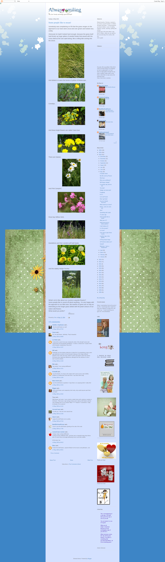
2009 (100, 290)
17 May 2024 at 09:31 (57, 450)
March (102, 252)
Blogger (89, 558)
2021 (100, 264)
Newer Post (53, 460)
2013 (100, 281)
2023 (100, 259)
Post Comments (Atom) (75, 464)
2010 (100, 287)
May (101, 171)
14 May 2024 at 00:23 (57, 442)
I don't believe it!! (104, 226)
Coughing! (102, 192)
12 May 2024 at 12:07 (57, 347)
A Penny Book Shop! (105, 239)
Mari (53, 364)
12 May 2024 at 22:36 (57, 413)
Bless (53, 445)
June (101, 169)
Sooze (54, 332)
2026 (100, 150)
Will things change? (105, 182)
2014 (100, 279)
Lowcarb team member (58, 432)
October (102, 161)
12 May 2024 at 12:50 (57, 361)
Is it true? (102, 230)
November (103, 158)
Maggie (54, 388)
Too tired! (102, 188)
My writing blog (101, 297)
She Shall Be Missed (110, 87)
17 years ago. (103, 214)
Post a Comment (55, 453)
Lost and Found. (104, 196)
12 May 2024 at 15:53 (57, 385)
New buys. (102, 178)
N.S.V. (101, 194)
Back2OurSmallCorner (58, 424)
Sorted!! (102, 244)
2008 (100, 292)
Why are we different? (105, 180)
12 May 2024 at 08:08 (57, 336)
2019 (100, 268)
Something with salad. (105, 212)
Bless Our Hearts (103, 85)
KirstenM (54, 371)
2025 (100, 152)
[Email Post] (69, 317)
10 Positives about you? (106, 241)
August (102, 165)
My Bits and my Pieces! (106, 175)
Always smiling (65, 10)
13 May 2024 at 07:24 (57, 421)
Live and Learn (56, 409)
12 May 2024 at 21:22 (57, 406)
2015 (100, 277)
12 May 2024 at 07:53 (57, 329)
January (102, 256)
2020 (100, 266)
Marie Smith (55, 380)
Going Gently (102, 120)
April (101, 250)
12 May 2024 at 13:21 (57, 368)
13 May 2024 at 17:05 (57, 428)
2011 (100, 285)
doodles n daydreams (58, 325)
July (101, 167)
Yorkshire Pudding (104, 97)
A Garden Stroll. (104, 173)
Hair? (101, 210)
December (103, 156)
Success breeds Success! (104, 201)
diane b (54, 417)
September (103, 163)
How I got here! (103, 199)
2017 (100, 272)
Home (71, 460)
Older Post (90, 460)
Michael (107, 98)
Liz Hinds (54, 339)
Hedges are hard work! (105, 190)
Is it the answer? (104, 228)
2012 (100, 283)
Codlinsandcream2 (104, 132)
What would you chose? (106, 204)
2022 (100, 261)
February (102, 254)
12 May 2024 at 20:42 (57, 394)
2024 (100, 154)
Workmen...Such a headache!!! (104, 247)
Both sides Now (109, 122)
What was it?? (103, 220)
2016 (100, 274)
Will (53, 350)
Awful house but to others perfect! (104, 223)
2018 (100, 270)
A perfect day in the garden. (105, 237)
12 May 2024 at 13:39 (57, 377)
